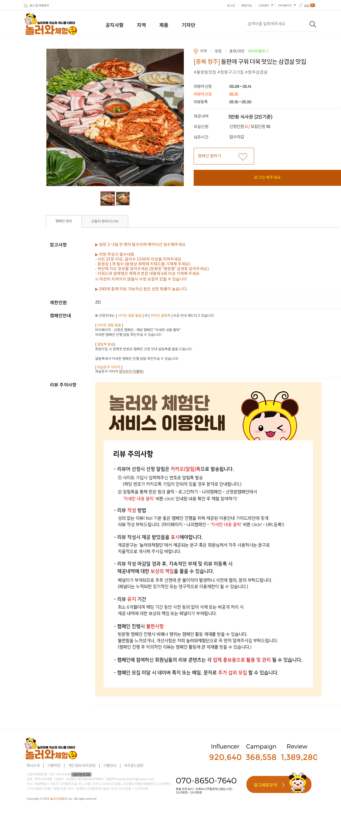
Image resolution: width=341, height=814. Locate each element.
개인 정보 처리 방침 (81, 766)
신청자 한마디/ (105, 221)
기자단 (188, 25)
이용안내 (109, 766)
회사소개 (33, 766)
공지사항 (114, 25)
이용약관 (53, 766)
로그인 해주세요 (267, 177)
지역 (141, 25)
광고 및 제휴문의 (39, 5)
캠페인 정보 (63, 221)
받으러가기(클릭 (131, 372)
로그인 (231, 5)
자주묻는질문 (133, 766)
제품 (163, 25)
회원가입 (246, 5)
